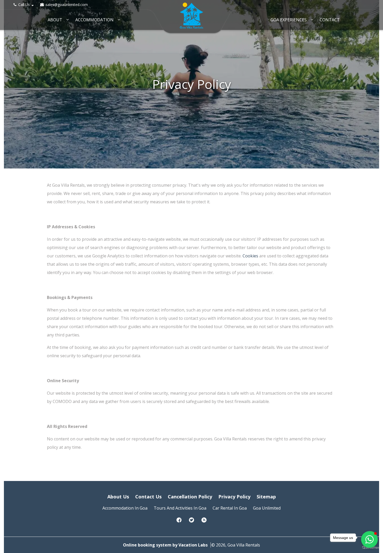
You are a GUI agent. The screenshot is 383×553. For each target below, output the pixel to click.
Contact (330, 20)
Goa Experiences (288, 20)
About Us (118, 496)
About (55, 20)
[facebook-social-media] (179, 521)
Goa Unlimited (267, 508)
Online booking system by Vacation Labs (166, 545)
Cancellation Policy (190, 496)
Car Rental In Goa (230, 508)
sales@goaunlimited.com (66, 4)
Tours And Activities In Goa (180, 508)
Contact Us (148, 496)
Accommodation (94, 20)
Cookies (251, 256)
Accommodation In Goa (124, 508)
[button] (369, 539)
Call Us (24, 4)
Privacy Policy (234, 496)
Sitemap (266, 496)
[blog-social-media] (204, 521)
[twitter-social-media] (191, 521)
